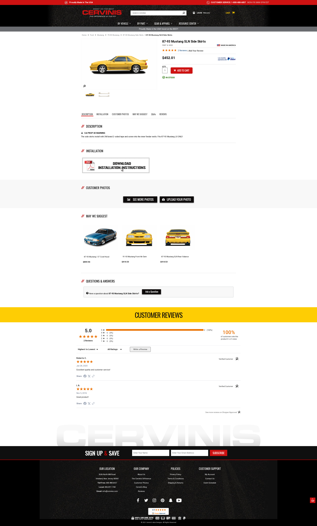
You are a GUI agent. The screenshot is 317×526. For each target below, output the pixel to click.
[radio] (158, 330)
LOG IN (199, 13)
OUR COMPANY (141, 469)
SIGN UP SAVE (102, 453)
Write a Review (140, 349)
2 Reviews (182, 50)
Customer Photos (141, 483)
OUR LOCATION (107, 469)
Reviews (141, 491)
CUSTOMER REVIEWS (158, 315)
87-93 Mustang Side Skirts (133, 35)
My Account (210, 474)
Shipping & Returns (175, 483)
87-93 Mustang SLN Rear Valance (175, 257)
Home (84, 35)
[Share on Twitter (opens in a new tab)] (89, 376)
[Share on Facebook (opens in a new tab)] (84, 376)
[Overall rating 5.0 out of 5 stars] (169, 51)
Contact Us (209, 479)
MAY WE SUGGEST (96, 216)
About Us (141, 474)
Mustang (100, 35)
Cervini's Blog (141, 487)
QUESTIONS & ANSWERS (100, 281)
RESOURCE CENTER (187, 23)
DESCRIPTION (94, 126)
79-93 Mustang (113, 35)
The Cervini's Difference (141, 479)
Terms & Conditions (176, 479)
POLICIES (175, 469)
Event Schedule (210, 483)
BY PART (141, 23)
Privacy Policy (175, 474)
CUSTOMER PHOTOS (98, 187)
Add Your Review (196, 51)
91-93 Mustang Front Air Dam (135, 257)
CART (228, 13)
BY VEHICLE (123, 23)
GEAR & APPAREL (162, 23)
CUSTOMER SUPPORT (210, 469)
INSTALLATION (94, 150)
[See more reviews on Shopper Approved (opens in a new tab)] (93, 376)
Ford (92, 35)
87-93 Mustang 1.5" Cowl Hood (96, 257)
